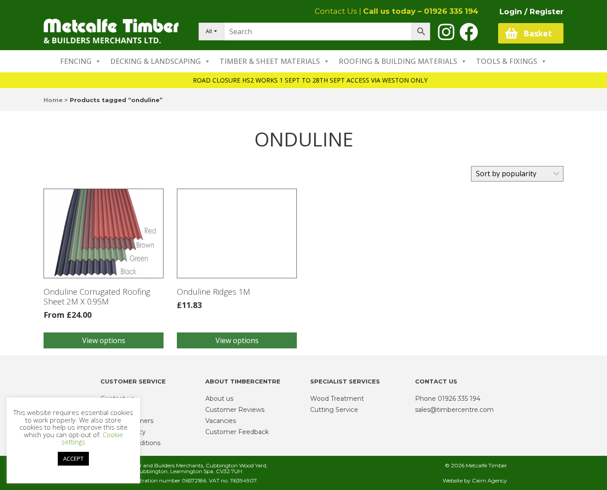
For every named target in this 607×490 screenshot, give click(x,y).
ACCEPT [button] (73, 458)
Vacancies (220, 421)
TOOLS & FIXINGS (506, 61)
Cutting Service (334, 410)
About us (219, 399)
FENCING (76, 61)
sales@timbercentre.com (454, 410)
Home (53, 99)
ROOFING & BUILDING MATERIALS (398, 61)
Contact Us (336, 11)
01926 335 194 (451, 11)
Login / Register (531, 11)
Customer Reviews (234, 410)
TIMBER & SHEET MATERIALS (270, 61)
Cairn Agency (489, 480)
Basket (537, 33)
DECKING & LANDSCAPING (155, 61)
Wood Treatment (337, 399)
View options (103, 340)
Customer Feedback (237, 432)
